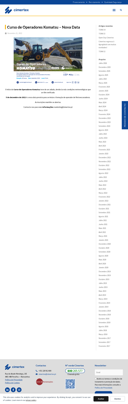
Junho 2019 (103, 287)
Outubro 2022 (104, 165)
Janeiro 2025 (103, 91)
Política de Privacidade (103, 388)
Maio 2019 (102, 291)
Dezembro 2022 (105, 157)
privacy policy (31, 400)
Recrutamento (94, 2)
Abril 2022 (102, 189)
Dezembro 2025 (105, 67)
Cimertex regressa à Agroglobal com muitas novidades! (107, 44)
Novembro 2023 (105, 122)
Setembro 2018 (104, 322)
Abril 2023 (102, 146)
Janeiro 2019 (103, 307)
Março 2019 (103, 299)
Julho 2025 (103, 79)
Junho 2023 (103, 138)
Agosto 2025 (103, 75)
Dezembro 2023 (105, 118)
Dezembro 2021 (105, 204)
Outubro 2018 (104, 318)
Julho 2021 (103, 220)
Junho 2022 (103, 181)
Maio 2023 (102, 142)
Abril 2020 (102, 263)
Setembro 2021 (104, 212)
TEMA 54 (102, 30)
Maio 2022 (102, 185)
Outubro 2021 (104, 208)
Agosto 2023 (103, 130)
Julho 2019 (103, 283)
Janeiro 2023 (103, 153)
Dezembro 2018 (105, 311)
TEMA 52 (102, 51)
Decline (117, 399)
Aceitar (101, 399)
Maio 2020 (102, 259)
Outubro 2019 (104, 279)
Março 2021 (103, 236)
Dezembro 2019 (105, 271)
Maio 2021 (102, 228)
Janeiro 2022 (103, 201)
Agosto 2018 (103, 326)
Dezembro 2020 (105, 244)
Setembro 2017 (104, 342)
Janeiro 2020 (103, 267)
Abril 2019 (102, 295)
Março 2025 (103, 83)
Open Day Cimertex (106, 37)
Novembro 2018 (105, 314)
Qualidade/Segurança (112, 2)
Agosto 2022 (103, 173)
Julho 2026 (103, 63)
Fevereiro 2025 (104, 87)
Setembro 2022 (104, 169)
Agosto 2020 (103, 256)
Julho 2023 (103, 134)
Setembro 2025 (104, 71)
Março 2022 (103, 193)
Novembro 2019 (105, 275)
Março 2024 (103, 110)
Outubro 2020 (104, 248)
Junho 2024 (103, 98)
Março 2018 (103, 334)
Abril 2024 (102, 106)
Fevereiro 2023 (104, 149)
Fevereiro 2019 (104, 303)
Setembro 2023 (104, 126)
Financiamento (79, 2)
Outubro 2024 (104, 94)
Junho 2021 (103, 224)
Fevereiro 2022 (104, 197)
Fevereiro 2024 (104, 114)
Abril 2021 (102, 232)
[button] (114, 10)
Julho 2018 (103, 330)
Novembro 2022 (105, 161)
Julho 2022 (103, 177)
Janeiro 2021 (103, 240)
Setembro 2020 (104, 252)
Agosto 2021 (103, 216)
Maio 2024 (102, 102)
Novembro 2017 (105, 338)
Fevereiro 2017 (104, 346)
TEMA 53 (102, 33)
